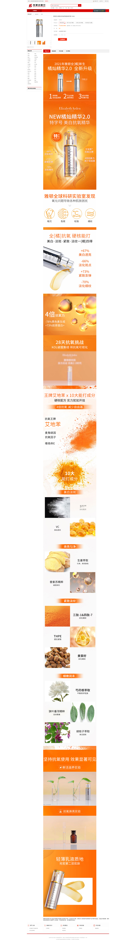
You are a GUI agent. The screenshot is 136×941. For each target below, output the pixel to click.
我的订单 (96, 1)
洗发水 (35, 55)
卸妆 (35, 76)
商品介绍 (47, 51)
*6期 (79, 22)
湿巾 (35, 62)
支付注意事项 (32, 930)
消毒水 (35, 59)
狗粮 (35, 80)
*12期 (88, 22)
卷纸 (28, 62)
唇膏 (28, 78)
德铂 (69, 7)
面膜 (35, 73)
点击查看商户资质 (62, 31)
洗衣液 (29, 59)
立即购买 (80, 928)
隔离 (35, 66)
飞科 (66, 7)
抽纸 (35, 60)
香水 (35, 69)
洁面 (28, 74)
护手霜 (29, 66)
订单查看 (47, 928)
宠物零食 (36, 82)
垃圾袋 (29, 60)
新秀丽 (60, 7)
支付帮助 (68, 51)
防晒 (28, 73)
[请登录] (46, 1)
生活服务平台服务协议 (33, 928)
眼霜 (35, 74)
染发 (28, 57)
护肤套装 (29, 80)
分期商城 (35, 10)
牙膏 (28, 53)
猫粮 (28, 82)
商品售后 (64, 930)
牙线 (28, 55)
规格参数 (54, 51)
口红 (35, 67)
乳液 (28, 76)
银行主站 (106, 1)
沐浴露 (29, 64)
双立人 (57, 7)
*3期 (70, 22)
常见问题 (61, 51)
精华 (42, 14)
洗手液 (35, 64)
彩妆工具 (29, 71)
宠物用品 (29, 83)
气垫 (28, 67)
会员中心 (101, 1)
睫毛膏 (29, 69)
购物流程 (97, 928)
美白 (35, 71)
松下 (63, 7)
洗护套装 (36, 57)
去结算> (102, 10)
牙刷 (35, 53)
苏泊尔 (71, 7)
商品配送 (64, 928)
